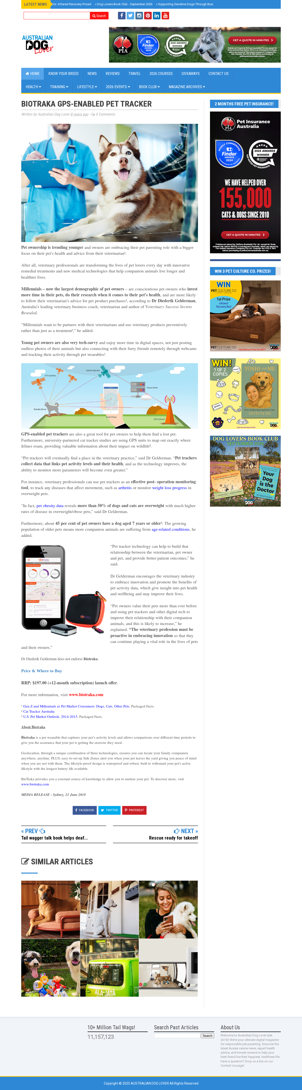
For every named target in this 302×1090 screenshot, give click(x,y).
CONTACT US (219, 73)
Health (32, 87)
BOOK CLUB (148, 87)
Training (58, 87)
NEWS (92, 73)
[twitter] (130, 15)
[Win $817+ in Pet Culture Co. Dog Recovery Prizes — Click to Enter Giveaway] (245, 350)
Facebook (86, 810)
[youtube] (165, 15)
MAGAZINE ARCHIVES (186, 87)
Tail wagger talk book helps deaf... (54, 838)
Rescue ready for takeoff (173, 838)
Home (34, 73)
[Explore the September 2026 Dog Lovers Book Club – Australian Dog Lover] (245, 505)
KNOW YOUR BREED (63, 73)
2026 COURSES (161, 73)
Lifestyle (86, 87)
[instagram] (139, 15)
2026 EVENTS (117, 87)
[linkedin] (156, 15)
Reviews (113, 73)
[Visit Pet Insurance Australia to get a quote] (195, 45)
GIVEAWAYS (191, 73)
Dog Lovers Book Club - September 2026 (123, 4)
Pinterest (136, 810)
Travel (135, 73)
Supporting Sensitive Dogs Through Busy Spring (190, 4)
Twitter (111, 810)
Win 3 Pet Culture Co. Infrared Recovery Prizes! (59, 4)
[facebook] (122, 15)
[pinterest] (148, 15)
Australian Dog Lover (150, 1083)
